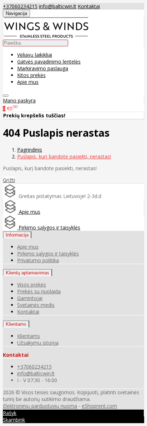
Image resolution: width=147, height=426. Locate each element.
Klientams (16, 324)
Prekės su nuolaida (39, 291)
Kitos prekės (31, 75)
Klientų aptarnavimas (27, 272)
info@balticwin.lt (57, 6)
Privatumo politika (38, 260)
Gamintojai (29, 298)
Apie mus (28, 81)
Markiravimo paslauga (42, 68)
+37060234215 (20, 6)
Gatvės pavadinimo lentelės (49, 61)
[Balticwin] (46, 35)
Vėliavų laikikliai (34, 54)
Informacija (17, 235)
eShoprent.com (99, 405)
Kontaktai (89, 6)
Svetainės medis (36, 304)
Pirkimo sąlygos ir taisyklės (48, 227)
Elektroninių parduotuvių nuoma (40, 405)
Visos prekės (31, 284)
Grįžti (9, 180)
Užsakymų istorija (38, 342)
